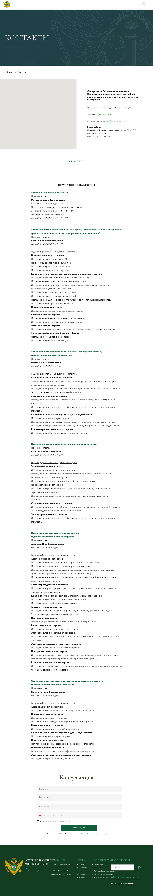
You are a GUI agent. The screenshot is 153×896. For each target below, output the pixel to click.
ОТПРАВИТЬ (79, 828)
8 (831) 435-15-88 (104, 114)
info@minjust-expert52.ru (116, 121)
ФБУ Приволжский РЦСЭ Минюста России (39, 5)
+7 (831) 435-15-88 (60, 871)
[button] (109, 864)
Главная (10, 72)
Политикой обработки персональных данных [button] (96, 834)
